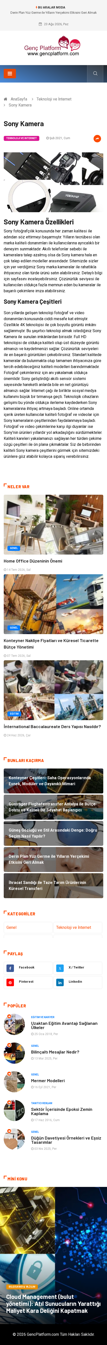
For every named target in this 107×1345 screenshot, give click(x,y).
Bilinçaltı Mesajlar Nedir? (55, 1052)
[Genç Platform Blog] (53, 46)
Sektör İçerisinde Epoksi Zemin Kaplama (61, 1111)
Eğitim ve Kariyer (42, 1017)
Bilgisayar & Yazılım (22, 1286)
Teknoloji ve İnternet (54, 99)
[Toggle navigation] (10, 73)
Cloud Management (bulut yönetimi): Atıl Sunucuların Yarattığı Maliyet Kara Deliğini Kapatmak (53, 1303)
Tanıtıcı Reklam (41, 1103)
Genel (14, 548)
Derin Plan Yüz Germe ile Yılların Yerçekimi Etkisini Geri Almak (53, 12)
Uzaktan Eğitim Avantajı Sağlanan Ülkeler (64, 1025)
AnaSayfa (19, 99)
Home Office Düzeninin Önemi (33, 561)
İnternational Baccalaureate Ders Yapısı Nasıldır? (52, 726)
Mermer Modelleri (48, 1080)
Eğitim (14, 713)
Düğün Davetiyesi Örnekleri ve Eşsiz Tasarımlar (66, 1140)
